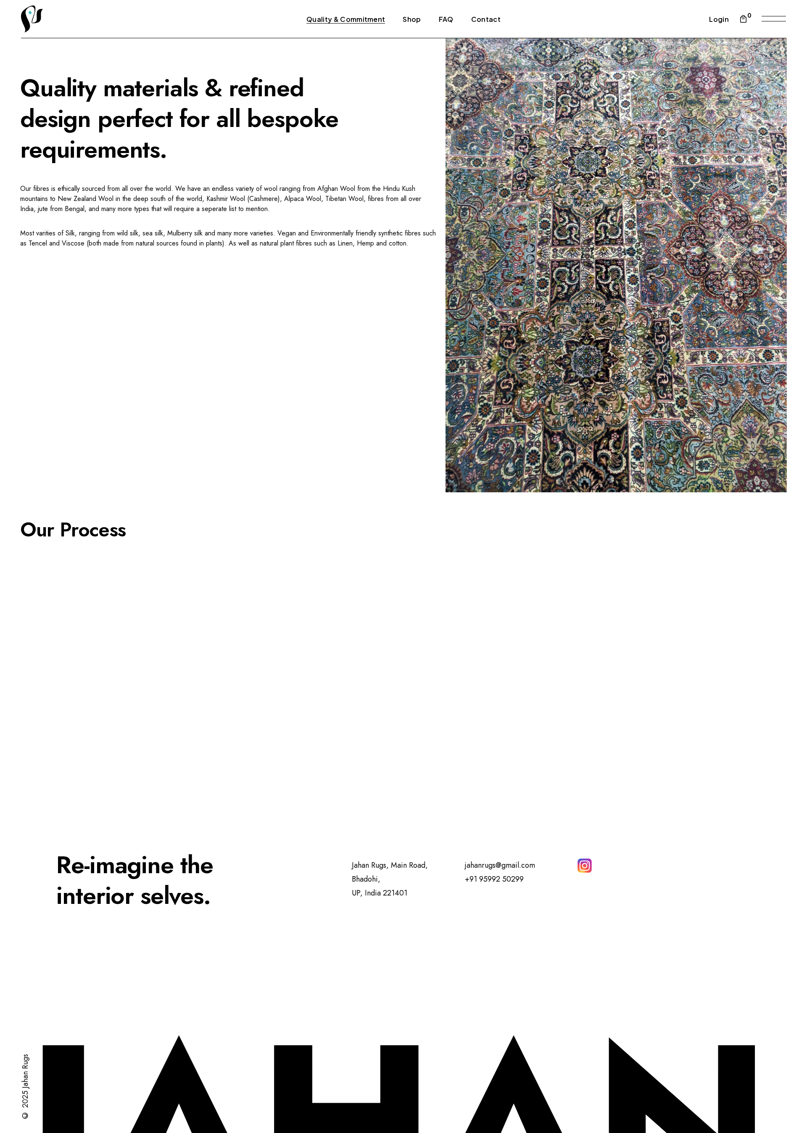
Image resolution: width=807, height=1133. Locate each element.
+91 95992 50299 (494, 879)
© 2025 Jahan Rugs (25, 1087)
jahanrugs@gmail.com (500, 865)
